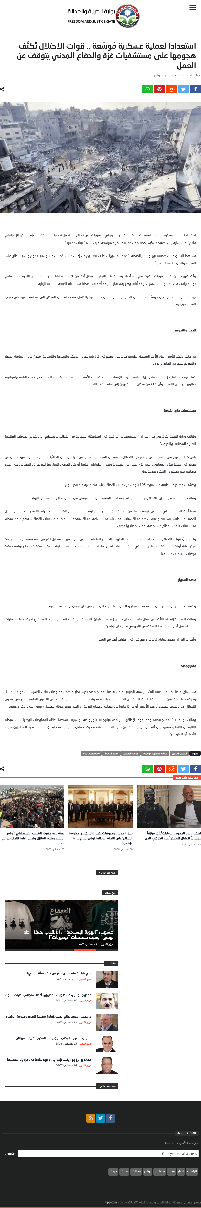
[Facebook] (110, 1118)
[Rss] (90, 1118)
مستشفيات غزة (91, 753)
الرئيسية (192, 1171)
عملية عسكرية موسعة (155, 753)
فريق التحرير (107, 944)
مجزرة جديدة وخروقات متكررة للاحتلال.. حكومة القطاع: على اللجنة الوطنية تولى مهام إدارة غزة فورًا (101, 838)
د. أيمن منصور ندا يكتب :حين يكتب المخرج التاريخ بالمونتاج (53, 1038)
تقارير (171, 1171)
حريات (113, 1171)
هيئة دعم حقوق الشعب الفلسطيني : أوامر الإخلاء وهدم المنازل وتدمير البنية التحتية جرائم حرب (33, 838)
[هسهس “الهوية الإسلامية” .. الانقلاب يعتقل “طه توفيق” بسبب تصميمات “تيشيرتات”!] (61, 924)
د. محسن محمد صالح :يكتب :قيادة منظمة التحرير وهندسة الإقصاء (48, 1016)
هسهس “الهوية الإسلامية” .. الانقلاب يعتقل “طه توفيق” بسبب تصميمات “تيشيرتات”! (68, 934)
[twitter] (183, 89)
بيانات (124, 1171)
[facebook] (195, 89)
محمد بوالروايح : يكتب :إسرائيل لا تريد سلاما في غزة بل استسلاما (49, 1060)
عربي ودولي (162, 75)
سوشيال (160, 1171)
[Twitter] (100, 1118)
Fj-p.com (111, 1202)
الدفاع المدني (179, 753)
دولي (147, 1171)
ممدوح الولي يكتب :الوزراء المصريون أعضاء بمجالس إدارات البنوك (48, 995)
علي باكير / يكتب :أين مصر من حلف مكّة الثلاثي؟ (59, 973)
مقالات (136, 1171)
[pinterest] (159, 89)
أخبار (181, 1171)
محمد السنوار (111, 753)
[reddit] (171, 89)
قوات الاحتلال (130, 753)
